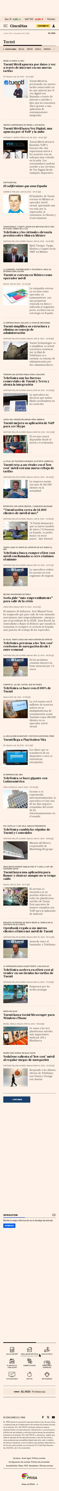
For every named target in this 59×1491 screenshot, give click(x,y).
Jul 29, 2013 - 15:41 (23, 745)
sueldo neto (46, 1354)
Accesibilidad (12, 1466)
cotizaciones (12, 1379)
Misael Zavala (9, 1024)
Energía (47, 49)
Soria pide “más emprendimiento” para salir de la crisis (28, 600)
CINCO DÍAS (8, 607)
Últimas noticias (46, 1466)
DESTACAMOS (10, 49)
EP (4, 77)
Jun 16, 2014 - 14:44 (20, 284)
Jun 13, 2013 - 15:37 (20, 885)
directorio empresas (47, 1366)
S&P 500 (29, 19)
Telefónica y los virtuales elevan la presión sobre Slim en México (27, 234)
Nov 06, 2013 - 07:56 (20, 697)
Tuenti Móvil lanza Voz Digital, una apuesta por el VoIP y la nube (27, 130)
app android (47, 1379)
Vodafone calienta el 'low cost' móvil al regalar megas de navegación (29, 1058)
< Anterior (17, 1099)
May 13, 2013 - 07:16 (44, 982)
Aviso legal (26, 1458)
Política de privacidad (40, 1462)
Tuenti (9, 42)
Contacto (17, 1458)
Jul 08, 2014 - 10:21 (23, 77)
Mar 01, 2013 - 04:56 (44, 1066)
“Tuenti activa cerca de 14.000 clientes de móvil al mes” (25, 512)
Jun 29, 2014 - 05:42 (30, 192)
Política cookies (38, 1458)
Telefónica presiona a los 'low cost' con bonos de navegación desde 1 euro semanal (28, 646)
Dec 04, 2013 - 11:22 (44, 565)
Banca (38, 49)
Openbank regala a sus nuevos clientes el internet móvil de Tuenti (28, 930)
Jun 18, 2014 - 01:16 (44, 241)
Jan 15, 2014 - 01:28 (44, 519)
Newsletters (34, 1466)
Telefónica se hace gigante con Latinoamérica (25, 780)
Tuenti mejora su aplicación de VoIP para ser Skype (29, 425)
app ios (29, 1379)
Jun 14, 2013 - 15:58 (44, 839)
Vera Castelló (10, 787)
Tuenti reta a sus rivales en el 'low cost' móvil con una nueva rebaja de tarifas (28, 468)
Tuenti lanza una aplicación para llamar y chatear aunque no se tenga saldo (29, 875)
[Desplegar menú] (5, 26)
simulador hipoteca (29, 1354)
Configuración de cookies (19, 1462)
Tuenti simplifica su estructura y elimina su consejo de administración (26, 330)
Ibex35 (30, 49)
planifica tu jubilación (12, 1366)
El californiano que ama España (25, 186)
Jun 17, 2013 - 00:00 (28, 787)
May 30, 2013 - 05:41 (44, 937)
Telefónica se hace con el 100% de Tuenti (27, 690)
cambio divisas (29, 1365)
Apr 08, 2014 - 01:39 (44, 390)
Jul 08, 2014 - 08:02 (36, 138)
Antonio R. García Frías (14, 138)
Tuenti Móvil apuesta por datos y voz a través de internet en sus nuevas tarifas (29, 68)
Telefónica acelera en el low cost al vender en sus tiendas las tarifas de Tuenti (28, 973)
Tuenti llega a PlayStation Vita (24, 740)
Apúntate (9, 1225)
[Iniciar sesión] (53, 25)
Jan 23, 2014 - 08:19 (44, 477)
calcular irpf (12, 1354)
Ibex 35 (8, 19)
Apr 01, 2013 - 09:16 (34, 1024)
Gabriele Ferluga (11, 192)
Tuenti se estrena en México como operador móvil (27, 277)
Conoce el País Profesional (29, 1391)
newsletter (10, 1215)
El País (52, 33)
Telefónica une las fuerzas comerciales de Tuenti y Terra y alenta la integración (26, 381)
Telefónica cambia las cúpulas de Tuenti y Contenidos (26, 831)
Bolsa (21, 49)
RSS (26, 1466)
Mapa (21, 1466)
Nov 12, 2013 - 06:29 (44, 655)
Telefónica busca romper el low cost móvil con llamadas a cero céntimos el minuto (29, 556)
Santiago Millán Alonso (14, 241)
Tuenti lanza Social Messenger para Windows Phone (29, 1017)
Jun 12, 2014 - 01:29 (44, 339)
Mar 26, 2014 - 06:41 (44, 432)
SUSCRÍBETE (43, 26)
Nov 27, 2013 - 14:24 (31, 607)
